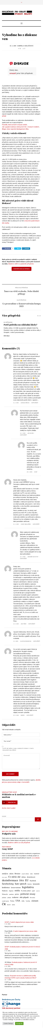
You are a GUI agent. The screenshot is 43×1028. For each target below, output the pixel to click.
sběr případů (24, 895)
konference (6, 885)
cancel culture (25, 872)
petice (17, 892)
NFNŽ (4, 116)
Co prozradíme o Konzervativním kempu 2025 (21, 305)
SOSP (7, 920)
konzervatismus (16, 885)
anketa (11, 871)
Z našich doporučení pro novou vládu (22, 920)
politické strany (27, 891)
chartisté (36, 872)
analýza (5, 871)
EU (27, 878)
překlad (9, 895)
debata (24, 875)
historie (30, 882)
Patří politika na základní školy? (19, 325)
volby (22, 899)
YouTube (28, 899)
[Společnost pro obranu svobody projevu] (17, 13)
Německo (5, 892)
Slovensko (32, 895)
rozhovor (15, 895)
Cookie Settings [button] (8, 1023)
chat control (4, 875)
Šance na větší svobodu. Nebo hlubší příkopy (21, 292)
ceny (31, 872)
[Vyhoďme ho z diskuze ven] (21, 68)
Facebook (33, 878)
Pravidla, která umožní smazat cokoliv (14, 124)
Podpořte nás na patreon (21, 268)
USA (18, 898)
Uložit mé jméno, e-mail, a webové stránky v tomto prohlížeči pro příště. (18, 747)
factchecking (8, 881)
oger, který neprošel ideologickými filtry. (15, 129)
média (17, 888)
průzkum (4, 895)
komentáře (36, 882)
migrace (11, 889)
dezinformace (10, 878)
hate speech (20, 881)
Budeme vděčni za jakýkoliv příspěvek (21, 264)
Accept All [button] (19, 1023)
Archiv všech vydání (8, 806)
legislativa (28, 884)
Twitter (12, 899)
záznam (34, 898)
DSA (21, 878)
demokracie (31, 875)
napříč (33, 889)
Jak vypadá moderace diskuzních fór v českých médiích (20, 127)
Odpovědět (34, 400)
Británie (17, 871)
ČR (4, 901)
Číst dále (5, 335)
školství (9, 902)
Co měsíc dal (14, 874)
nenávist (38, 888)
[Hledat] (38, 817)
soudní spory (5, 899)
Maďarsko (5, 889)
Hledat (4, 814)
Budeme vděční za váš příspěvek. (19, 840)
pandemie (11, 892)
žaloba (13, 902)
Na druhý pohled (26, 889)
